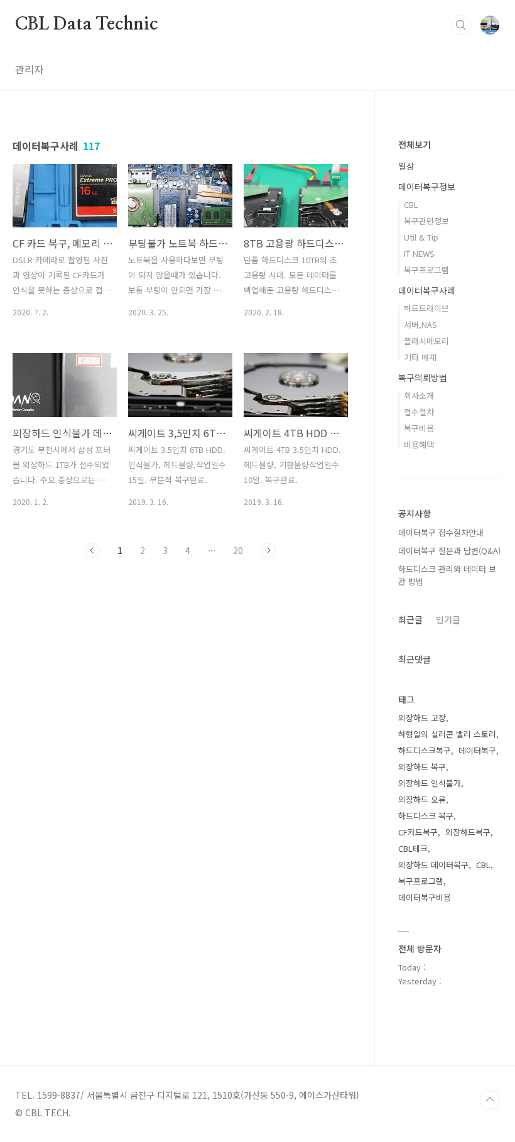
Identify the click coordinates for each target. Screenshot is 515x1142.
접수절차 (419, 412)
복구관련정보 (426, 221)
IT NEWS (419, 253)
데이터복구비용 (424, 897)
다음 (268, 550)
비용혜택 (419, 444)
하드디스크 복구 (425, 816)
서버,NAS (420, 324)
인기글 (448, 619)
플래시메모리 (426, 341)
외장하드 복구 (422, 767)
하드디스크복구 (424, 750)
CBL (411, 204)
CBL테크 (413, 848)
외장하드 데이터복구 (433, 865)
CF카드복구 (418, 832)
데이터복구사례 (426, 290)
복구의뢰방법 (422, 377)
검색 (461, 25)
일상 (406, 166)
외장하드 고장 (422, 718)
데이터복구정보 (426, 186)
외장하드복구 (468, 832)
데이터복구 (477, 750)
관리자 (29, 69)
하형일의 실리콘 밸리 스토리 (447, 734)
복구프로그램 (426, 270)
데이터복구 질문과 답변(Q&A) (449, 551)
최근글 (410, 619)
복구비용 (419, 428)
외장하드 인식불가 (429, 783)
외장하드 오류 (422, 799)
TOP (490, 1100)
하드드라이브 (426, 308)
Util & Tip (421, 237)
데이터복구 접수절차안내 (441, 532)
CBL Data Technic (86, 24)
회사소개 (419, 395)
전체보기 (414, 144)
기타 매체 (420, 357)
